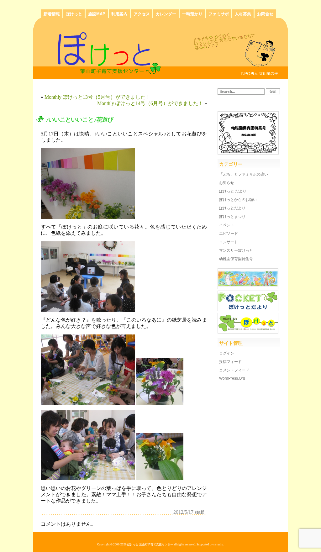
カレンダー (166, 14)
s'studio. (218, 544)
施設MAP (96, 14)
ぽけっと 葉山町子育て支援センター (150, 544)
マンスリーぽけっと (236, 250)
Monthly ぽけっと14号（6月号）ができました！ (150, 103)
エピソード (228, 233)
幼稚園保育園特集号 (236, 259)
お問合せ (265, 14)
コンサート (228, 242)
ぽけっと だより (232, 191)
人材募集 (243, 14)
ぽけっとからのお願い (238, 199)
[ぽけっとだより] (248, 309)
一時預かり (192, 14)
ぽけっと (74, 14)
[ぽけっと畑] (248, 287)
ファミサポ (218, 14)
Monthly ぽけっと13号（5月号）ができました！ (97, 97)
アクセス (142, 14)
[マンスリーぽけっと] (248, 331)
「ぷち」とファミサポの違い (243, 174)
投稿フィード (230, 362)
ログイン (226, 353)
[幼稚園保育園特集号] (248, 152)
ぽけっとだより (232, 208)
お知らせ (226, 183)
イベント (226, 225)
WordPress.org (232, 378)
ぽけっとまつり (232, 216)
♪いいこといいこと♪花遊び (79, 119)
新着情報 (52, 14)
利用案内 (119, 14)
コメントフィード (234, 370)
